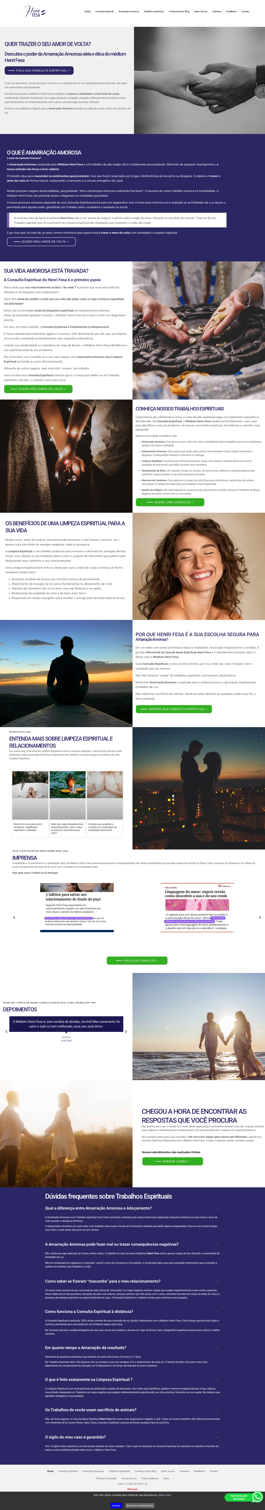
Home (87, 11)
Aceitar (116, 1505)
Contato (245, 11)
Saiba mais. (164, 1495)
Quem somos (201, 11)
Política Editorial (149, 1478)
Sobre (166, 1478)
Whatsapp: (132, 1489)
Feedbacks (231, 11)
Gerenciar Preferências (140, 1505)
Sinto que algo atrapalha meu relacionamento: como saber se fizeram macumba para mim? (67, 828)
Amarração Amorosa (129, 11)
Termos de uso (129, 1478)
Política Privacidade (106, 1478)
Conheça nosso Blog (179, 11)
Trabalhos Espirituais (154, 11)
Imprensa (216, 11)
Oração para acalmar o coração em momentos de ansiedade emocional (102, 827)
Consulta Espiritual (104, 11)
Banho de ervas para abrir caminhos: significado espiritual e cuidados (27, 827)
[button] (14, 917)
